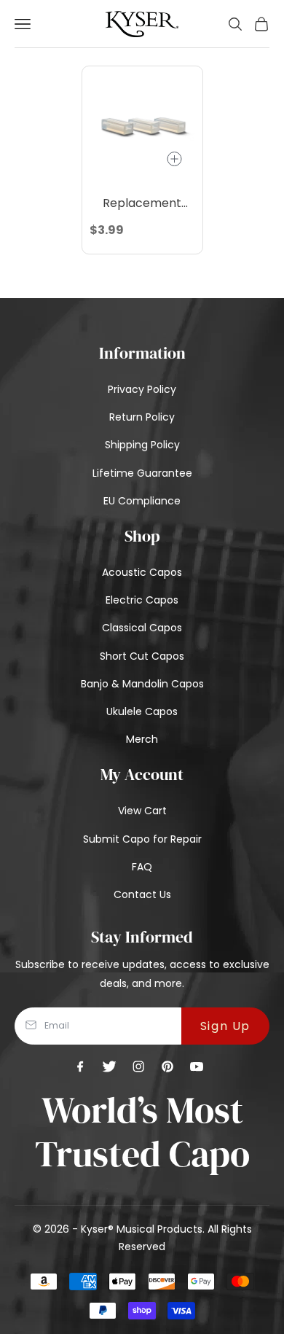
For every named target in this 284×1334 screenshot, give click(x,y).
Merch (142, 739)
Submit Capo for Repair (142, 839)
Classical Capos (142, 627)
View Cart (142, 810)
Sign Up (225, 1026)
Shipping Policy (142, 444)
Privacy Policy (142, 389)
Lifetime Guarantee (142, 473)
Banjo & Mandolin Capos (142, 683)
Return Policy (142, 417)
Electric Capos (142, 600)
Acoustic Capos (142, 572)
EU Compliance (142, 501)
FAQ (142, 866)
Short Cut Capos (142, 656)
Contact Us (142, 894)
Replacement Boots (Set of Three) (142, 203)
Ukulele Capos (142, 711)
